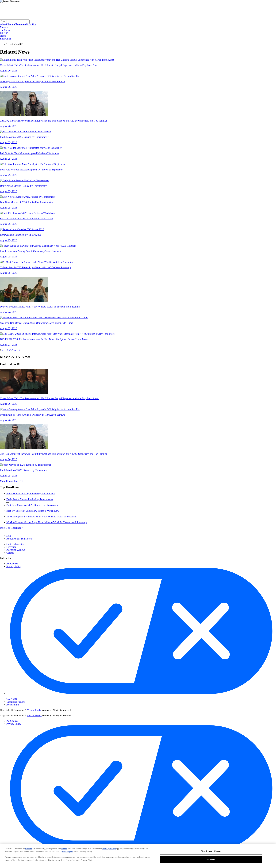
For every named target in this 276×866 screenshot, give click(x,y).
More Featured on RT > (12, 481)
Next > (16, 350)
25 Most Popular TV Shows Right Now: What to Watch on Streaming (41, 516)
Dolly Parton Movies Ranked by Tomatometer (29, 499)
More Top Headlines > (11, 527)
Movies (4, 27)
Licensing (11, 547)
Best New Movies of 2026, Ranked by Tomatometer (32, 505)
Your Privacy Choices (20, 696)
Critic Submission (15, 544)
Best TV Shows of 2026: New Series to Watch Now (32, 510)
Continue (211, 859)
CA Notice (11, 698)
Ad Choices (12, 563)
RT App (4, 32)
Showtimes (5, 38)
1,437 (10, 350)
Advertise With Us (15, 549)
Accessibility (12, 704)
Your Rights (67, 851)
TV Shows (5, 30)
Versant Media (34, 710)
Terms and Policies (15, 701)
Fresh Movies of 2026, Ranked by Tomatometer (30, 493)
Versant (28, 848)
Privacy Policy (13, 566)
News (3, 35)
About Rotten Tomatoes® (19, 538)
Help (8, 535)
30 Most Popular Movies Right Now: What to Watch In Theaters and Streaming (46, 522)
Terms (64, 848)
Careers (10, 552)
